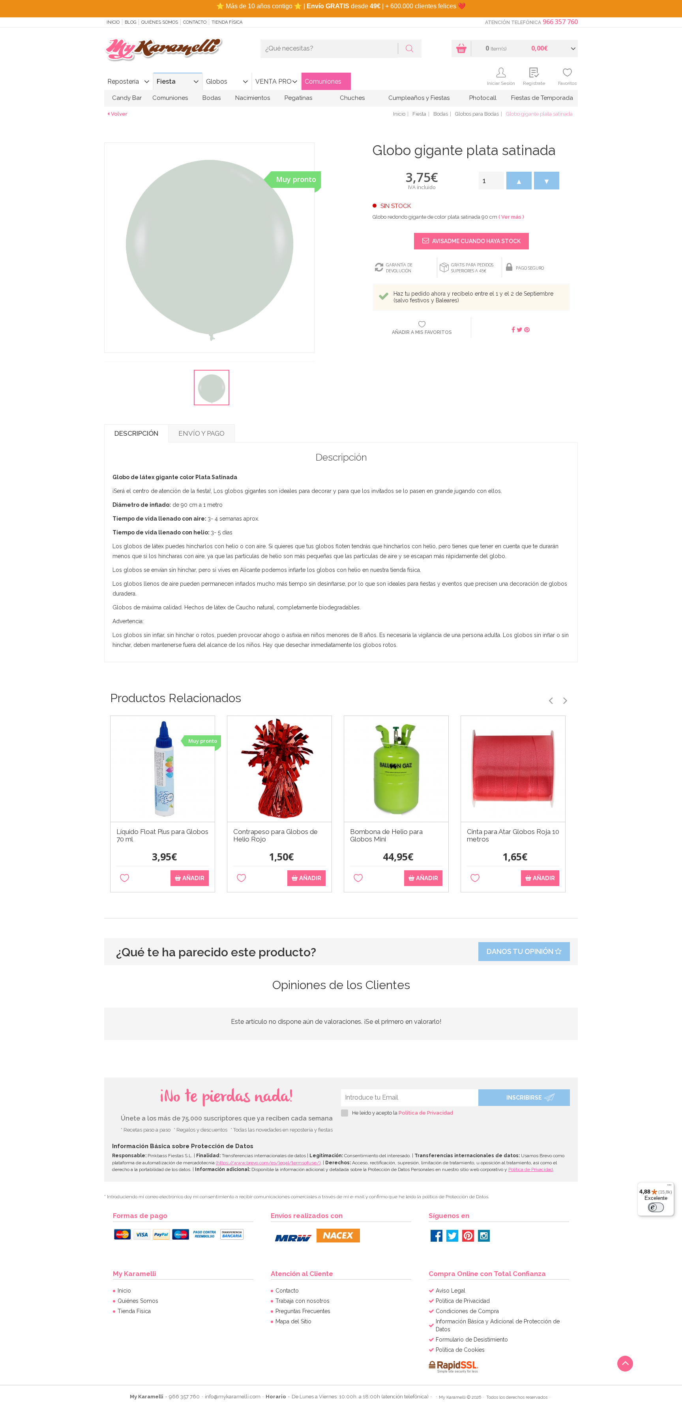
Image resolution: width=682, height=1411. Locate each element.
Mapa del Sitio (293, 1321)
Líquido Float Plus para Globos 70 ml (162, 835)
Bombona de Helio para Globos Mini (386, 835)
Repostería (123, 81)
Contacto (194, 22)
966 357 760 (560, 21)
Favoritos (567, 83)
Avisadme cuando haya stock (476, 241)
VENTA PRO (273, 81)
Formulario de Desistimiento (472, 1339)
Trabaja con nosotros (302, 1301)
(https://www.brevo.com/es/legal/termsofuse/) (268, 1163)
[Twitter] (452, 1236)
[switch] (656, 1207)
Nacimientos (252, 97)
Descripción (136, 433)
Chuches (352, 97)
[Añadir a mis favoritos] (124, 878)
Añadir (192, 878)
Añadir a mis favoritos (422, 332)
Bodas (211, 97)
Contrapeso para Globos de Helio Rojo (275, 835)
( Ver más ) (511, 217)
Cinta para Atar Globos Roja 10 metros (513, 835)
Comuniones (323, 81)
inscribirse (524, 1097)
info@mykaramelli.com (232, 1397)
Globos (216, 81)
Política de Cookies (460, 1350)
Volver (119, 114)
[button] (519, 180)
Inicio (113, 22)
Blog (130, 22)
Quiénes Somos (159, 22)
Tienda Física (227, 22)
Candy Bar (127, 97)
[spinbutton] (491, 180)
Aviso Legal (450, 1290)
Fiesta (166, 81)
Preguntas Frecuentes (302, 1311)
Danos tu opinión (521, 951)
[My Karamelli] (163, 50)
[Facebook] (436, 1236)
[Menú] (669, 1187)
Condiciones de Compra (467, 1311)
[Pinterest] (468, 1236)
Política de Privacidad (426, 1113)
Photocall (483, 97)
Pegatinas (298, 97)
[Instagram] (484, 1236)
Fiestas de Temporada (542, 97)
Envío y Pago (201, 433)
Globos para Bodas (477, 114)
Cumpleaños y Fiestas (419, 97)
